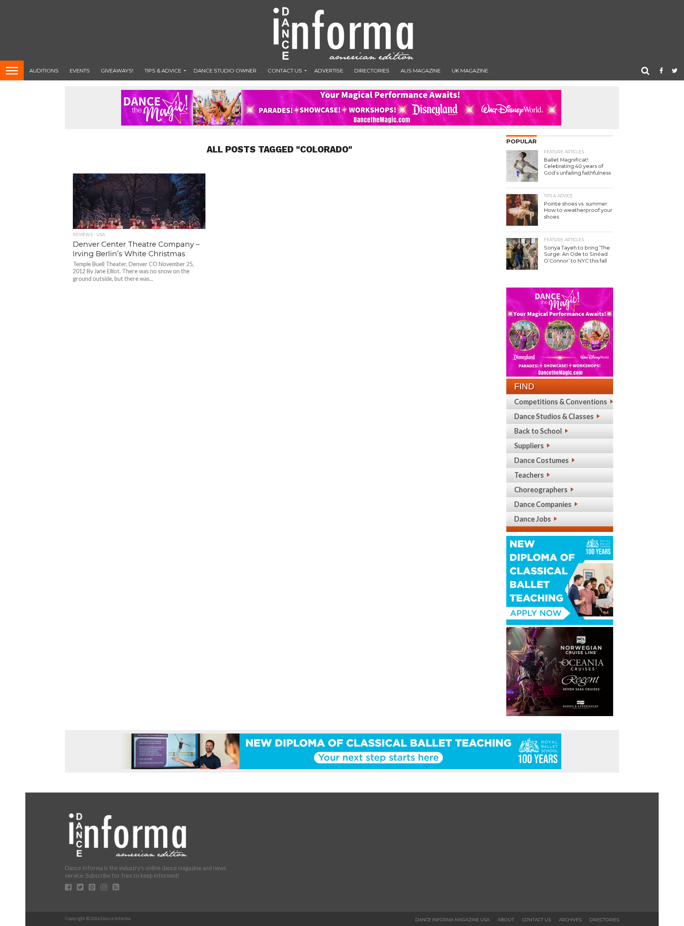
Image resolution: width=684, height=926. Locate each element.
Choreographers (541, 489)
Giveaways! (117, 70)
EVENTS (80, 70)
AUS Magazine (421, 70)
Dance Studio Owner (225, 70)
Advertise (328, 70)
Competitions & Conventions (560, 401)
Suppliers (529, 445)
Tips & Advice (162, 70)
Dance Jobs (532, 518)
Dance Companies (543, 504)
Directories (372, 70)
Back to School (538, 431)
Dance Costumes (541, 460)
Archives (570, 919)
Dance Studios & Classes (554, 416)
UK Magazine (470, 70)
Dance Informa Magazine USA (452, 919)
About (506, 919)
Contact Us (285, 70)
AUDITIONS (44, 70)
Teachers (529, 475)
